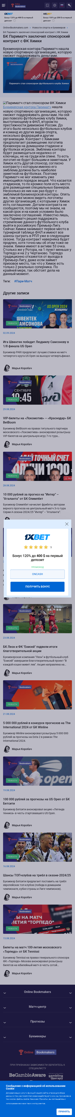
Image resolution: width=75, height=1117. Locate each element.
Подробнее (53, 1103)
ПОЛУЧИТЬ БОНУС (37, 586)
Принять (64, 1111)
